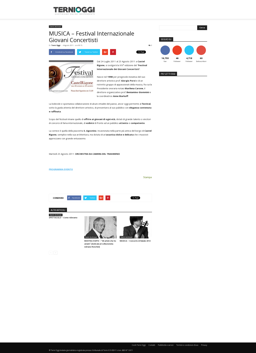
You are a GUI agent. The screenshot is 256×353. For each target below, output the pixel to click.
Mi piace (165, 46)
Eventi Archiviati (55, 26)
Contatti (151, 345)
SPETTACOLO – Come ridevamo (63, 218)
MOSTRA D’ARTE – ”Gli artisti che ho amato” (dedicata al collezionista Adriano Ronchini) (100, 244)
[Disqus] (100, 299)
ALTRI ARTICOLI (58, 210)
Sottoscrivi (201, 46)
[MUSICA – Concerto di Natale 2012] (136, 227)
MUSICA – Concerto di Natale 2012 (135, 241)
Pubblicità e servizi (165, 345)
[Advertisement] (153, 10)
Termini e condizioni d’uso (187, 345)
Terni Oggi (55, 45)
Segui (177, 46)
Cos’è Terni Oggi (139, 345)
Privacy (204, 345)
